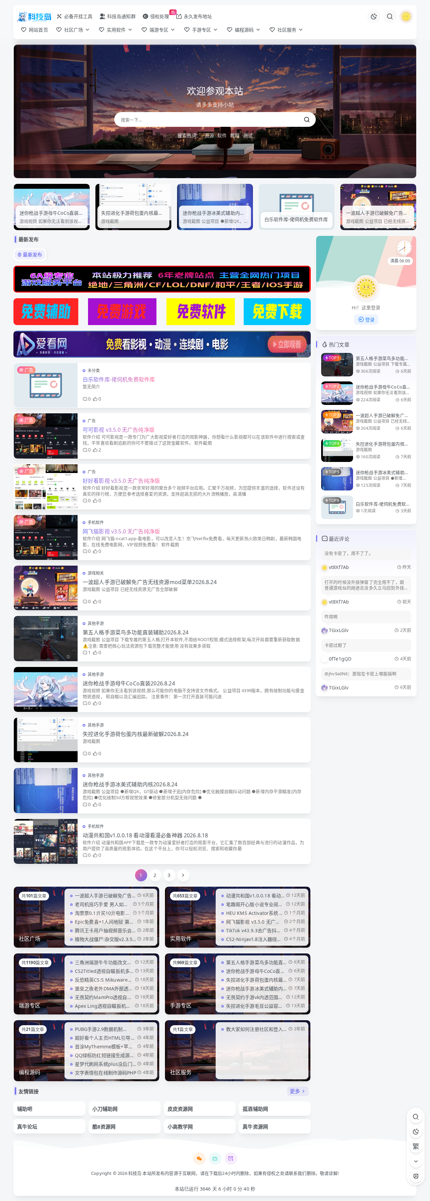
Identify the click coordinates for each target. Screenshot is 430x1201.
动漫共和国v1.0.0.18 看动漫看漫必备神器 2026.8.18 (145, 835)
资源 (209, 135)
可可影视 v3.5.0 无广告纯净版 (119, 429)
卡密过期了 (336, 645)
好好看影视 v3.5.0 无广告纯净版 (121, 480)
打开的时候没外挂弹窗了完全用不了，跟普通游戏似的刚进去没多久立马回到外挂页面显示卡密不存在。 (364, 585)
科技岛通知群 (121, 16)
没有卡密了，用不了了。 (349, 553)
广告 (92, 421)
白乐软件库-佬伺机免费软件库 (215, 219)
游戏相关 (96, 573)
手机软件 (96, 522)
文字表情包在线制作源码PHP (105, 1072)
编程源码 (30, 1072)
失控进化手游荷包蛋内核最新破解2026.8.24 (135, 734)
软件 (222, 135)
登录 (370, 319)
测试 (248, 135)
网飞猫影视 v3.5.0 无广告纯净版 (121, 531)
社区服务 (181, 1072)
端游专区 (30, 1005)
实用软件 (181, 938)
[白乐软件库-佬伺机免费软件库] (215, 206)
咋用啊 (331, 617)
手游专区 (181, 1005)
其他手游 (96, 623)
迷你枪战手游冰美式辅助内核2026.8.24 (130, 784)
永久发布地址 (198, 16)
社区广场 (30, 938)
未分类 (94, 370)
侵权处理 (159, 16)
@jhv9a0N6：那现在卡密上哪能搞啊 (360, 674)
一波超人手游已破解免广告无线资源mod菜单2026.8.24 (150, 582)
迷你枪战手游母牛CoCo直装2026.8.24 (129, 683)
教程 (235, 135)
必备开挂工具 (78, 16)
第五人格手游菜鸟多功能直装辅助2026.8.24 (135, 632)
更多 (295, 1091)
